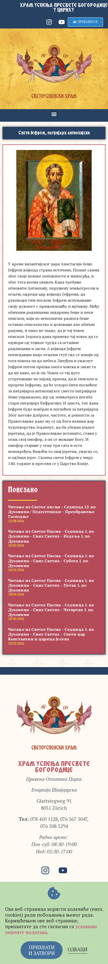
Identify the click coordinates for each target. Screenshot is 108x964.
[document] (54, 482)
